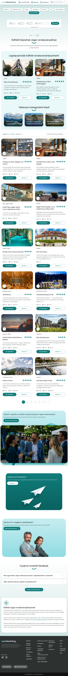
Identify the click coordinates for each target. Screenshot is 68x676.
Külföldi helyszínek (28, 655)
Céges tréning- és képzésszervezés (41, 658)
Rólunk (61, 640)
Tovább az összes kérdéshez (33, 589)
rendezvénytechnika (40, 619)
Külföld (44, 9)
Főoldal (30, 35)
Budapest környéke (17, 9)
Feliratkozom (12, 483)
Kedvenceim (46, 2)
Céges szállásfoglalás (42, 661)
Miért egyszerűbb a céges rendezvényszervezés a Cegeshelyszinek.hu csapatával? (28, 575)
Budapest (7, 9)
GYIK (61, 646)
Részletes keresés (34, 27)
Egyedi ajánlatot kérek (12, 420)
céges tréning (33, 617)
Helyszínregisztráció (59, 9)
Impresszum (51, 649)
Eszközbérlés (40, 643)
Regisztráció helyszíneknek (52, 641)
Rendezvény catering (42, 640)
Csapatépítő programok (40, 649)
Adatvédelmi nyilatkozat (63, 649)
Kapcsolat (36, 2)
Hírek (51, 9)
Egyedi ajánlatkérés (34, 12)
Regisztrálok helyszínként (11, 528)
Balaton (26, 9)
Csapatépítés (35, 9)
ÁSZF (61, 653)
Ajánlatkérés (11, 97)
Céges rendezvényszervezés (42, 653)
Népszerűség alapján (55, 134)
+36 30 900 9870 (25, 2)
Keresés (56, 23)
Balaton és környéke (28, 648)
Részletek (24, 97)
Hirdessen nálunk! (51, 645)
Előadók (39, 646)
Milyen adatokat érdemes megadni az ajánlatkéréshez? (20, 582)
